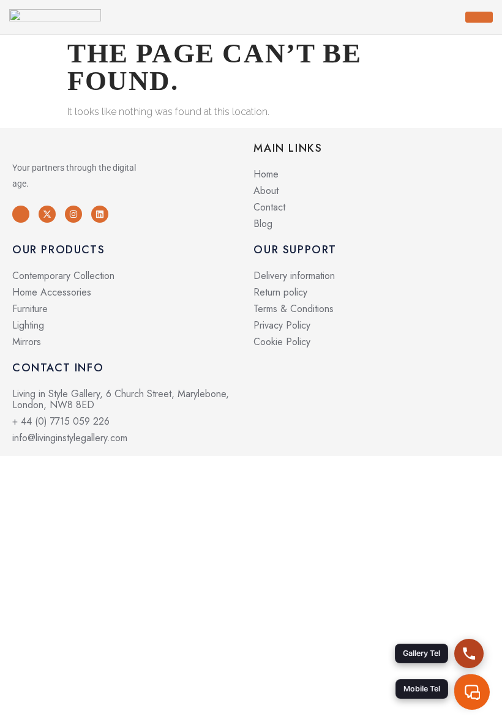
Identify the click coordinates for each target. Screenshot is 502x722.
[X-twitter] (47, 214)
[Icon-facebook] (20, 214)
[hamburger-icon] (479, 17)
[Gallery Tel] (469, 653)
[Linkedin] (99, 214)
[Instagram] (73, 214)
